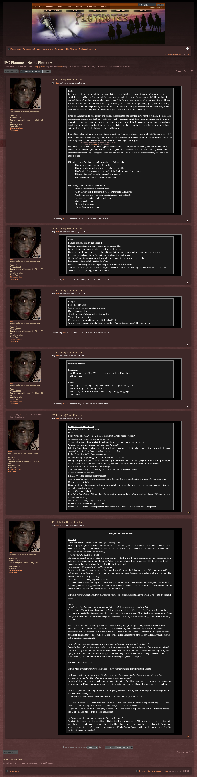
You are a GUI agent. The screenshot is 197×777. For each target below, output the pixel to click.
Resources (28, 49)
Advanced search (156, 7)
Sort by (102, 747)
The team (142, 771)
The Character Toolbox (76, 49)
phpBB (94, 144)
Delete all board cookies (158, 771)
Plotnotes (91, 49)
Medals (168, 54)
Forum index (15, 49)
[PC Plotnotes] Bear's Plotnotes (28, 62)
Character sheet (16, 128)
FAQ (174, 54)
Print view (187, 48)
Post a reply (9, 70)
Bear (57, 83)
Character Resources (54, 49)
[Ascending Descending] (125, 747)
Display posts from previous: (75, 747)
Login (187, 54)
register (60, 67)
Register (180, 54)
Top (187, 221)
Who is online (12, 759)
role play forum (39, 67)
